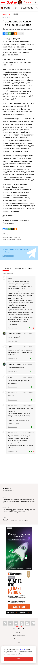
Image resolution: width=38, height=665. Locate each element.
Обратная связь (19, 639)
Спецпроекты (27, 8)
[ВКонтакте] (4, 33)
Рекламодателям (19, 636)
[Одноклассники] (15, 33)
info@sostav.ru (19, 626)
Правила (10, 273)
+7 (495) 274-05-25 (19, 628)
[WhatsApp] (9, 33)
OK (18, 659)
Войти (5, 273)
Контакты (19, 632)
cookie (22, 649)
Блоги (15, 8)
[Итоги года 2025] (20, 2)
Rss (19, 642)
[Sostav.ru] (12, 2)
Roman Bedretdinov (14, 334)
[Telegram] (6, 33)
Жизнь (7, 488)
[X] (12, 33)
